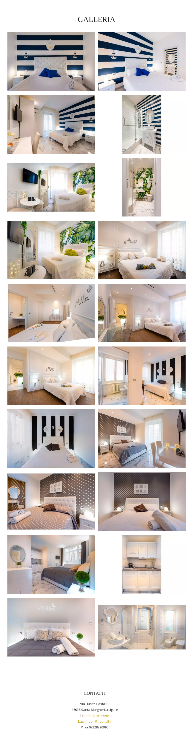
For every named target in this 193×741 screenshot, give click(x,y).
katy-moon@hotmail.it (94, 721)
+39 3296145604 (98, 715)
